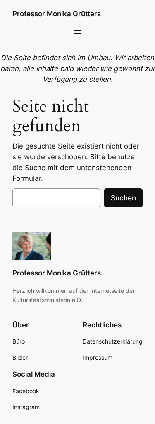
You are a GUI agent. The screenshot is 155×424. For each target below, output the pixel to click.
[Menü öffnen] (78, 32)
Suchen (123, 198)
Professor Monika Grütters (56, 14)
